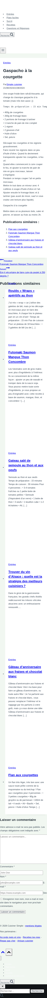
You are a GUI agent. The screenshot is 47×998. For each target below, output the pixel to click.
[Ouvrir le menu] (3, 50)
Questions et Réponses (18, 28)
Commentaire (7, 866)
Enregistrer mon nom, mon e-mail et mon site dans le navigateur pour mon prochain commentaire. (21, 902)
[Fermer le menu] (0, 958)
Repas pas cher (7, 941)
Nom (3, 876)
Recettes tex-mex (31, 937)
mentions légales (33, 926)
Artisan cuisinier (25, 941)
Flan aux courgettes (18, 229)
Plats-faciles (13, 17)
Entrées (10, 14)
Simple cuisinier (14, 84)
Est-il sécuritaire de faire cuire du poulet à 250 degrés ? (22, 272)
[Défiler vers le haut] (3, 952)
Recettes (11, 25)
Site (45, 893)
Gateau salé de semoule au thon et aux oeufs (25, 465)
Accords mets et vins (10, 937)
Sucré (9, 21)
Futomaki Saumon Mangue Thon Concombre (21, 262)
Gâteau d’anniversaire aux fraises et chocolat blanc (25, 671)
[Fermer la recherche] (2, 986)
